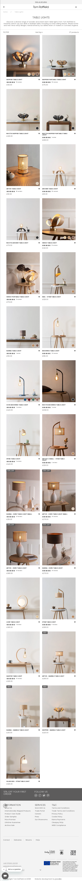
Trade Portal (40, 811)
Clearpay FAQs (57, 822)
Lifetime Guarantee (12, 822)
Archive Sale (10, 825)
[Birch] (37, 183)
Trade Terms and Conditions (63, 811)
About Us (8, 808)
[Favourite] (39, 80)
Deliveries (18, 840)
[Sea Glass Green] (33, 399)
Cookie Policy (57, 817)
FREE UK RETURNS (41, 2)
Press (37, 817)
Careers (38, 814)
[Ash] (29, 74)
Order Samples (11, 817)
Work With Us (40, 808)
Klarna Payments (58, 820)
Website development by (48, 879)
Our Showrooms (41, 820)
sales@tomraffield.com (12, 866)
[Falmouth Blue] (25, 399)
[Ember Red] (29, 399)
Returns (29, 840)
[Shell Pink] (37, 399)
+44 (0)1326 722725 (10, 863)
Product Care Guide (12, 814)
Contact (6, 840)
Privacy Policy (57, 814)
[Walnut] (37, 74)
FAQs (38, 840)
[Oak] (33, 74)
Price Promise (10, 820)
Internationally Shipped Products (18, 811)
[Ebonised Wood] (37, 128)
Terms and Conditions (60, 808)
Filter (6, 32)
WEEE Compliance (59, 825)
